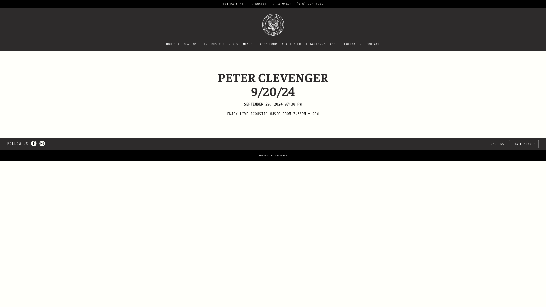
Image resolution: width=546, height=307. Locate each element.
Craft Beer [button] (291, 44)
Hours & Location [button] (181, 44)
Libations (315, 44)
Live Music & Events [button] (220, 44)
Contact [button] (373, 44)
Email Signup (524, 144)
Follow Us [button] (353, 44)
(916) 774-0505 (309, 3)
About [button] (334, 44)
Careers (497, 143)
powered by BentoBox (273, 155)
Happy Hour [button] (267, 44)
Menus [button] (248, 44)
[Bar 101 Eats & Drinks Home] (273, 24)
